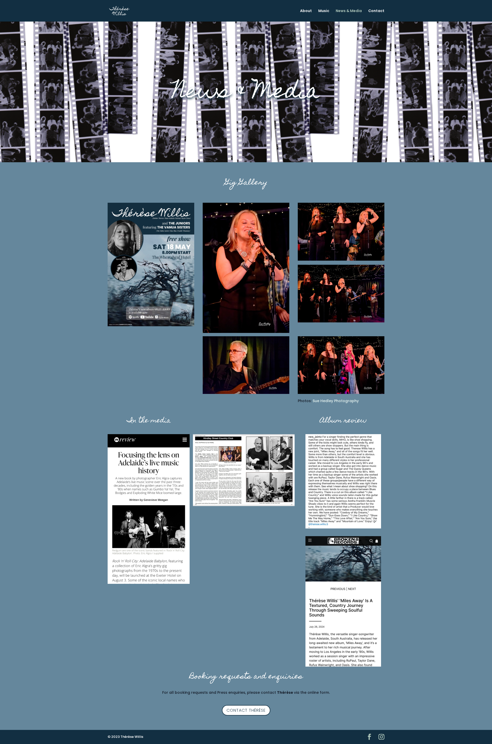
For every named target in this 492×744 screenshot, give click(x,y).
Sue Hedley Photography (336, 400)
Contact (376, 11)
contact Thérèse (246, 710)
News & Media (349, 11)
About (306, 11)
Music (323, 11)
